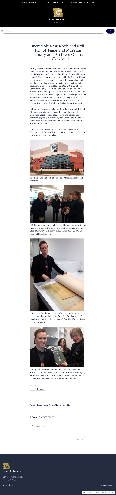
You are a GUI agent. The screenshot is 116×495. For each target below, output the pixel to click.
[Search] (110, 31)
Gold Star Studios (66, 316)
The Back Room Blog (63, 405)
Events (39, 405)
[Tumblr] (12, 485)
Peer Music (35, 228)
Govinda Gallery (12, 471)
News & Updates (48, 405)
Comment (80, 439)
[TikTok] (9, 485)
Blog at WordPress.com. (106, 485)
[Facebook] (3, 485)
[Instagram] (6, 485)
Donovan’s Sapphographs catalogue (46, 115)
